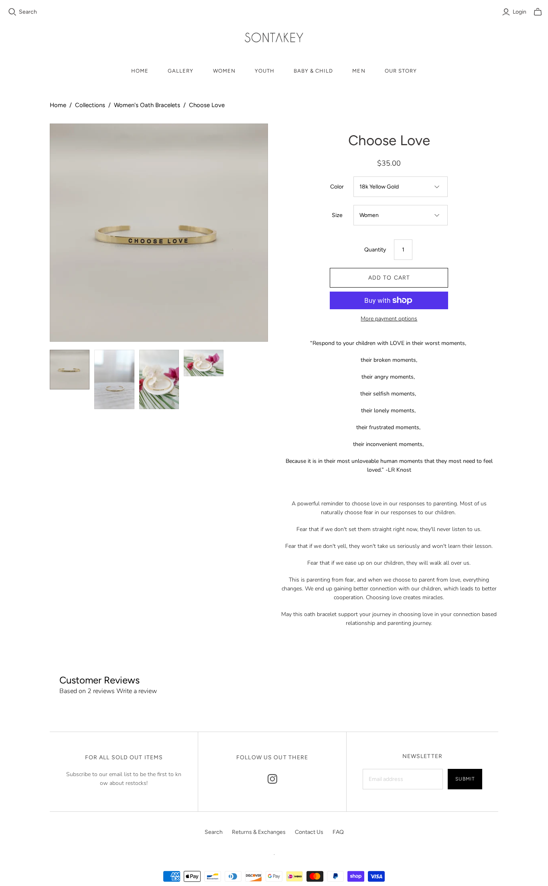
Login (519, 11)
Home (139, 71)
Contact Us (309, 832)
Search (28, 11)
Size (337, 215)
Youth (264, 71)
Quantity (375, 249)
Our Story (401, 71)
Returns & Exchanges (259, 832)
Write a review (136, 691)
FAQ (338, 832)
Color (337, 186)
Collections (90, 105)
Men (358, 71)
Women (224, 71)
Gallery (180, 71)
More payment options (389, 318)
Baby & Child (313, 71)
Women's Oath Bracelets (147, 105)
